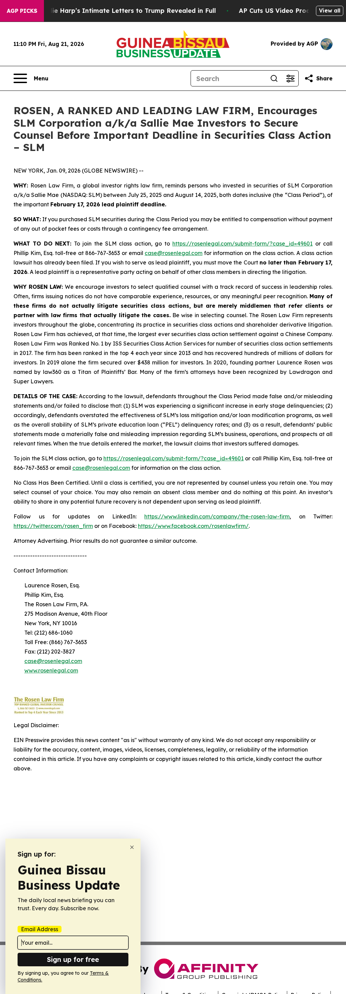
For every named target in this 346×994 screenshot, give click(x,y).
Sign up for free (73, 959)
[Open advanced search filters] (290, 78)
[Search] (274, 78)
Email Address (39, 929)
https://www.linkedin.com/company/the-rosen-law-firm (217, 516)
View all (329, 10)
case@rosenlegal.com (173, 253)
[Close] (132, 847)
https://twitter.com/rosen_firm (53, 526)
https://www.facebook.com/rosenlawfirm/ (193, 526)
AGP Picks (22, 10)
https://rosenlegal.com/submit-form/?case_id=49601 (242, 243)
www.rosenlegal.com (51, 670)
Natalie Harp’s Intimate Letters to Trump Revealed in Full (125, 11)
